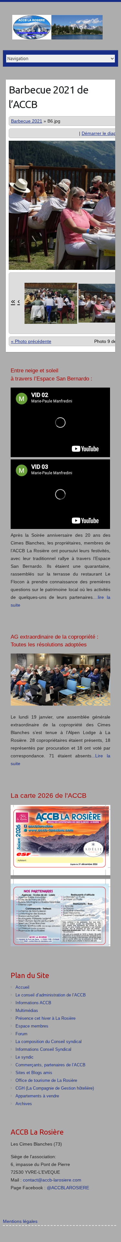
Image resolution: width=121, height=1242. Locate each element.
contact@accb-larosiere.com (52, 1179)
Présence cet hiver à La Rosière (45, 1018)
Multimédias (26, 1010)
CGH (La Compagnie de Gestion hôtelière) (54, 1088)
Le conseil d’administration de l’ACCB (50, 995)
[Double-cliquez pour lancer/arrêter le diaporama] (48, 303)
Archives (23, 1103)
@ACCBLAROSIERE (68, 1187)
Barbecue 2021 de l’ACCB (48, 97)
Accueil (22, 987)
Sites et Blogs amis (33, 1072)
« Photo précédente (31, 341)
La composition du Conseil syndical (48, 1041)
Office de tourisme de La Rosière (46, 1080)
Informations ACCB (33, 1002)
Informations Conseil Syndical (43, 1049)
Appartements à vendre (37, 1096)
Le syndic (24, 1057)
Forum (21, 1033)
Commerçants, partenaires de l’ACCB (50, 1064)
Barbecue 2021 (26, 121)
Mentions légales (20, 1221)
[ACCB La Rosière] (57, 28)
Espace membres (31, 1026)
